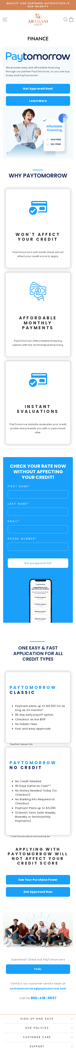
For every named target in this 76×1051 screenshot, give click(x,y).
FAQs (38, 969)
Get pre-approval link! (38, 563)
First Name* (19, 486)
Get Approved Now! (38, 89)
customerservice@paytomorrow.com (38, 988)
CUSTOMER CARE (37, 1037)
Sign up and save (37, 1019)
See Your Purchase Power (38, 880)
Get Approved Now (38, 892)
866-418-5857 (44, 998)
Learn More (38, 101)
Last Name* (18, 504)
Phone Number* (22, 539)
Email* (14, 521)
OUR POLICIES (37, 1028)
